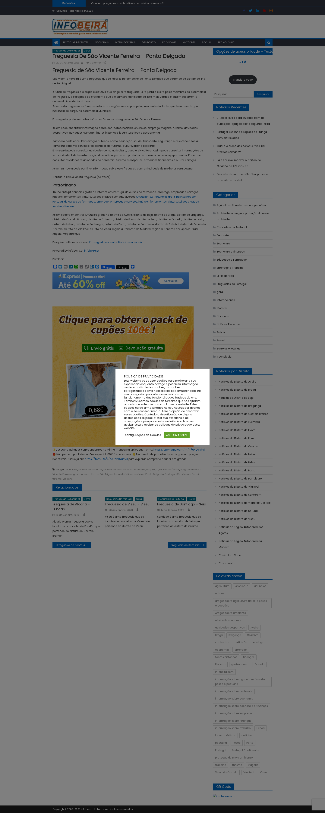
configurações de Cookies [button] (143, 435)
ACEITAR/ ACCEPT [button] (176, 435)
